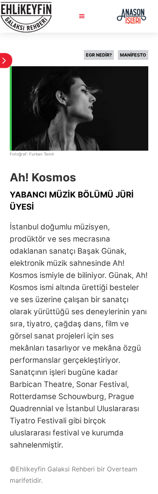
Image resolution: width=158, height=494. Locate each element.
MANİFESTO (133, 55)
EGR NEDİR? (99, 55)
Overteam (122, 469)
